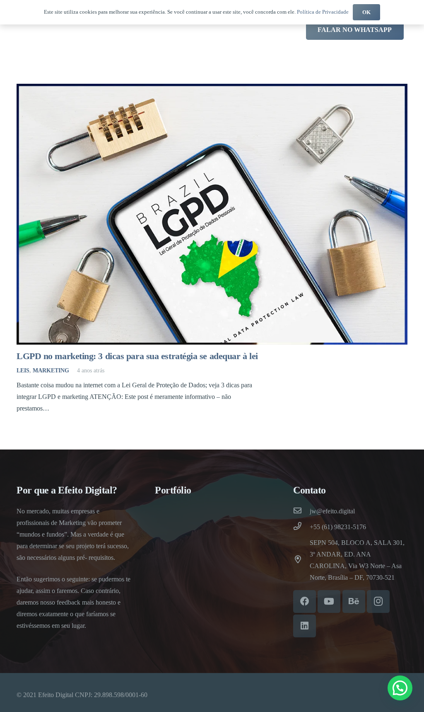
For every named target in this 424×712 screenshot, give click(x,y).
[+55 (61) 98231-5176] (301, 527)
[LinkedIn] (304, 626)
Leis (23, 370)
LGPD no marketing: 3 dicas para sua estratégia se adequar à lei (137, 356)
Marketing (51, 370)
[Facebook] (304, 601)
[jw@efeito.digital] (301, 511)
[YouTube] (329, 601)
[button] (400, 688)
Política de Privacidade (323, 12)
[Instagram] (378, 601)
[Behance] (353, 601)
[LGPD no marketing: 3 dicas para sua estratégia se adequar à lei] (212, 214)
